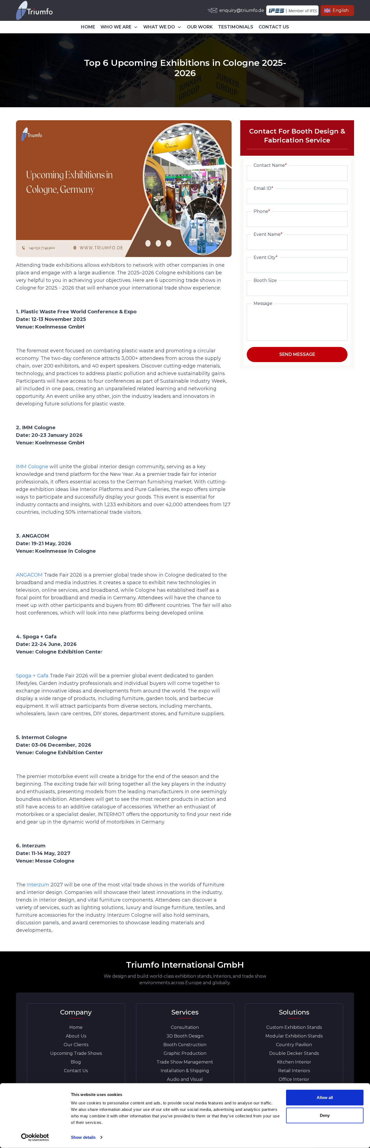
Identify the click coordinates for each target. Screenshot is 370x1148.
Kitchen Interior (294, 1062)
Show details (83, 1137)
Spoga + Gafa (32, 676)
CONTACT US (274, 27)
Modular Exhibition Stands (294, 1036)
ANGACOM (29, 575)
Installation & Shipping (185, 1070)
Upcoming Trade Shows (76, 1053)
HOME (88, 27)
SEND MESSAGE (297, 354)
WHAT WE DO (159, 27)
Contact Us (76, 1070)
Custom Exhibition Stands (294, 1027)
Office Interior (294, 1079)
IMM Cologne (32, 467)
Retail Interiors (294, 1070)
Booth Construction (184, 1044)
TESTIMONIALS (235, 27)
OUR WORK (200, 27)
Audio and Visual (185, 1079)
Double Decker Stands (294, 1053)
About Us (76, 1036)
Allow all (325, 1097)
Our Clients (76, 1044)
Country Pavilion (294, 1044)
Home (76, 1027)
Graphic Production (185, 1053)
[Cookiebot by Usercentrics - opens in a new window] (35, 1137)
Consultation (185, 1027)
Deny (325, 1115)
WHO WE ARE (115, 27)
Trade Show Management (185, 1062)
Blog (76, 1062)
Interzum (38, 885)
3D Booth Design (185, 1036)
